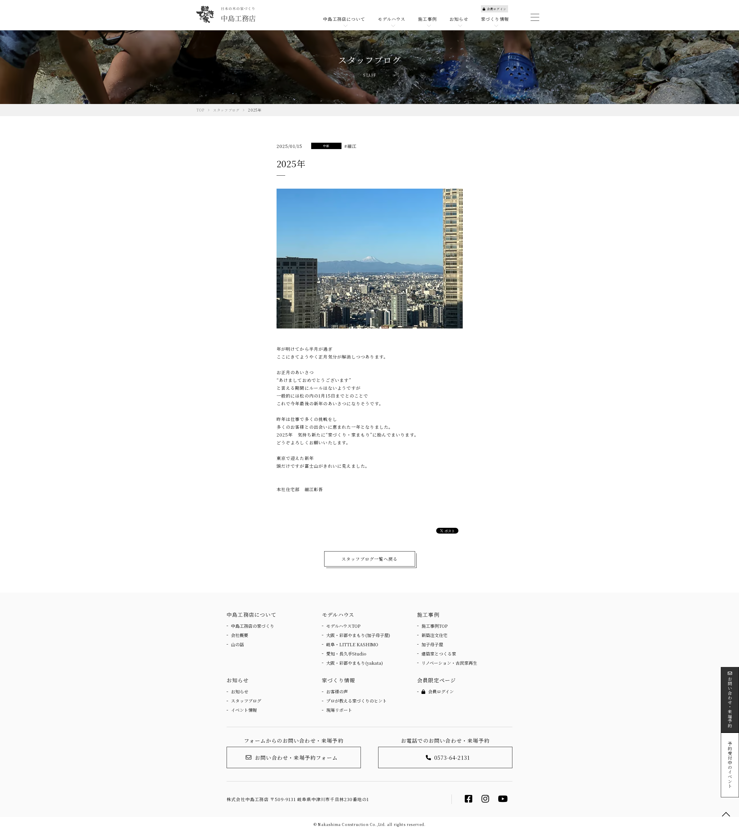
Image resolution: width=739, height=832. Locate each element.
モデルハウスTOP (343, 626)
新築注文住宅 (434, 635)
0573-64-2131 (452, 757)
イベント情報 (244, 710)
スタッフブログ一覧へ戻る (369, 559)
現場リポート (339, 710)
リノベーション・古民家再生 (449, 663)
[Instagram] (485, 800)
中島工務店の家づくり (252, 626)
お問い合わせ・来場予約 (730, 702)
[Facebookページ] (469, 800)
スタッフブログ (246, 701)
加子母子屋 (432, 644)
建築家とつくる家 (438, 654)
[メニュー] (534, 17)
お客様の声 (337, 691)
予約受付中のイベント (730, 765)
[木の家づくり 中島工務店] (225, 14)
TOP (726, 814)
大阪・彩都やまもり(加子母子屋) (358, 635)
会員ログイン (496, 9)
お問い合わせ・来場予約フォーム (296, 757)
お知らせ (239, 691)
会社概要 (239, 635)
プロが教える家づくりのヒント (356, 701)
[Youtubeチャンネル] (503, 800)
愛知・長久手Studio (346, 654)
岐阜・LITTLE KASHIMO (352, 644)
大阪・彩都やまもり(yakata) (354, 663)
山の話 (237, 644)
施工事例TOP (434, 626)
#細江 (350, 146)
